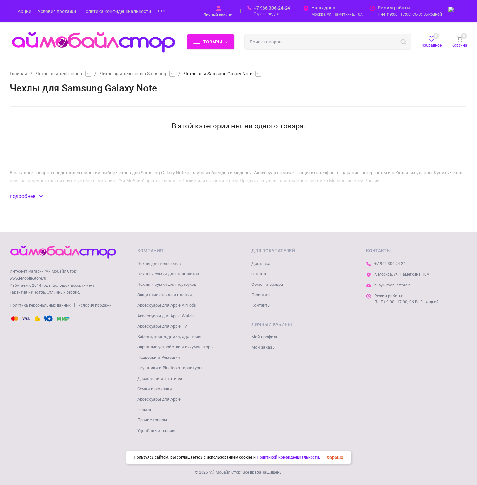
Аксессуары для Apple (159, 399)
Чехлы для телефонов (59, 73)
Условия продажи (95, 305)
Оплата (258, 274)
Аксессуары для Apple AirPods (166, 305)
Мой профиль (264, 336)
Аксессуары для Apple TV (162, 326)
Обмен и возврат (268, 284)
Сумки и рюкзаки (154, 388)
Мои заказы (263, 347)
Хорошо (334, 457)
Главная (18, 73)
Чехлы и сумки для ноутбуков (166, 284)
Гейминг (145, 409)
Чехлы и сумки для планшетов (168, 274)
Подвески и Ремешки (158, 357)
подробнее (23, 196)
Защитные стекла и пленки (164, 294)
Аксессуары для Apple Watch (165, 315)
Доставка (260, 263)
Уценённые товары (156, 430)
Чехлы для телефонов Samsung (133, 73)
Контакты (261, 305)
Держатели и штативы (159, 378)
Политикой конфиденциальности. (288, 457)
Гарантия (260, 294)
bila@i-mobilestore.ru (393, 285)
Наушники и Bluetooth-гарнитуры (169, 367)
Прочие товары (152, 420)
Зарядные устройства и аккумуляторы (175, 347)
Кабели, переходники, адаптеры (169, 336)
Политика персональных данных (40, 305)
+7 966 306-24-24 (272, 8)
